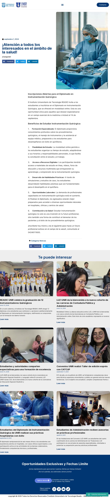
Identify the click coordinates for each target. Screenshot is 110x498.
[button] (62, 5)
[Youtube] (63, 489)
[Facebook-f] (59, 489)
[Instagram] (54, 489)
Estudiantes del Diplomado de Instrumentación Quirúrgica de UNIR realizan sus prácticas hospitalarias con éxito (24, 432)
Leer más (4, 319)
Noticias (43, 241)
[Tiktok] (68, 489)
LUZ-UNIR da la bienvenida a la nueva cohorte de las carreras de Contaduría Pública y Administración (82, 303)
